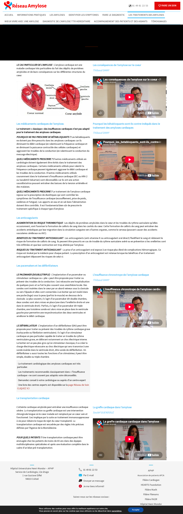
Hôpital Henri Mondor (151, 504)
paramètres (117, 511)
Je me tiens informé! (93, 486)
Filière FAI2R (151, 499)
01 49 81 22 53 (139, 5)
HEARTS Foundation (151, 484)
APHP (151, 470)
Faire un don (168, 5)
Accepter (135, 509)
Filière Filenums (151, 494)
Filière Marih (151, 489)
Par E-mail (93, 475)
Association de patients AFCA (151, 475)
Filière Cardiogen (151, 479)
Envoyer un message (93, 480)
